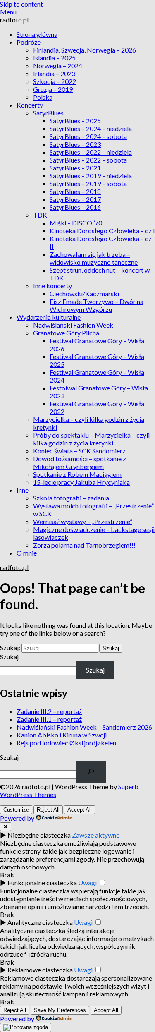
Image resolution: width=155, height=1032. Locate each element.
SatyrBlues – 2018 (75, 191)
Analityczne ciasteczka (40, 922)
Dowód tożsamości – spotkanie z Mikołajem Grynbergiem (79, 462)
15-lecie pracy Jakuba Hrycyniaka (81, 482)
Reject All (48, 810)
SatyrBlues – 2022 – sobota (88, 160)
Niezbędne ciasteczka (39, 835)
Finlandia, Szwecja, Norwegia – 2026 (84, 50)
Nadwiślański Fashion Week (73, 325)
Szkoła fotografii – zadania (71, 498)
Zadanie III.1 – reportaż (49, 719)
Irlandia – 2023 (54, 73)
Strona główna (37, 34)
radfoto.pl (14, 20)
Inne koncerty (52, 286)
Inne (23, 490)
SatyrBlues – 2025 (75, 121)
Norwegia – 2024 (57, 65)
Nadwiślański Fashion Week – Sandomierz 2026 (84, 727)
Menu (8, 12)
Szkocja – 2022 (54, 81)
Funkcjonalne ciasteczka (42, 882)
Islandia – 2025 (54, 58)
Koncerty (30, 105)
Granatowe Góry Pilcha (66, 333)
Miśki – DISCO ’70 (76, 223)
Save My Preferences (60, 1010)
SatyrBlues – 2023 (75, 144)
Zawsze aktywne (95, 835)
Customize (16, 810)
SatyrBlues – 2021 (75, 168)
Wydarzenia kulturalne (49, 317)
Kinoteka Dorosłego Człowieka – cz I (102, 231)
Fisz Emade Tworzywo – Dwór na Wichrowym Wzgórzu (96, 305)
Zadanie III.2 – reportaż (49, 711)
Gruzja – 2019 (53, 89)
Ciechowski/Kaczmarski (84, 293)
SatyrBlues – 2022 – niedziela (91, 152)
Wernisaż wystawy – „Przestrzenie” (82, 521)
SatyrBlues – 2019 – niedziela (91, 176)
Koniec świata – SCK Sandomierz (79, 451)
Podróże (29, 42)
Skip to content (21, 4)
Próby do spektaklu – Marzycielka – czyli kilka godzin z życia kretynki (91, 439)
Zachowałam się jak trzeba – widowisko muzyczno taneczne (94, 258)
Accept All (79, 810)
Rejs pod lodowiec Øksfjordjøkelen (66, 743)
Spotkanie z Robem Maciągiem (77, 474)
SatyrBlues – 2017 (75, 199)
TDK (40, 215)
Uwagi (87, 882)
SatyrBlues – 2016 (75, 207)
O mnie (27, 553)
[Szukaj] (91, 772)
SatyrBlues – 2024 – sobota (88, 136)
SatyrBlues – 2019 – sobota (88, 183)
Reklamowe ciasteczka (40, 970)
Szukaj (9, 657)
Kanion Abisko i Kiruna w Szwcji (62, 735)
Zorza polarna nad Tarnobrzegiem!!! (84, 545)
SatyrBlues (48, 113)
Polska (42, 97)
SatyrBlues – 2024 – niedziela (91, 128)
